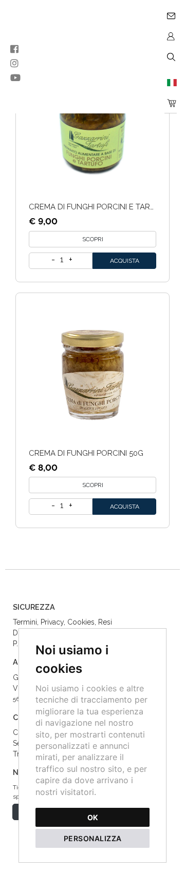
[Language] (170, 82)
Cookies (81, 622)
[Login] (170, 36)
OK (92, 817)
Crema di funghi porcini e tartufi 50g (105, 206)
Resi (105, 622)
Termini (25, 622)
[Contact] (170, 15)
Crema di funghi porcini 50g (86, 453)
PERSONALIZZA (93, 838)
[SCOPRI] (92, 123)
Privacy (52, 622)
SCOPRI (92, 239)
